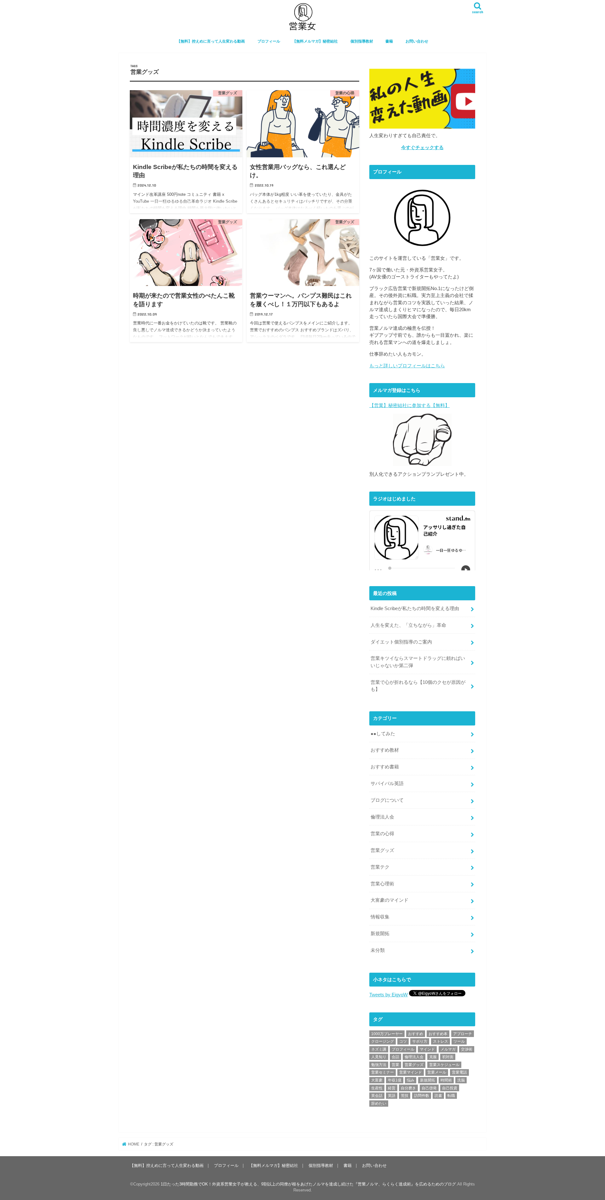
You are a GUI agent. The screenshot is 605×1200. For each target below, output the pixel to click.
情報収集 (380, 916)
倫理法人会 (382, 816)
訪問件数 (421, 1095)
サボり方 (419, 1041)
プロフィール (268, 41)
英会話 (377, 1095)
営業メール (436, 1072)
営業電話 (459, 1072)
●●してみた (383, 733)
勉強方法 (378, 1065)
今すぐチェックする (422, 147)
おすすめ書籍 (385, 766)
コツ (403, 1041)
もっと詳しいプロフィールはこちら (407, 365)
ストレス (440, 1041)
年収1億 (394, 1080)
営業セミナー (382, 1072)
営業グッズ (382, 850)
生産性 (377, 1088)
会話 (395, 1057)
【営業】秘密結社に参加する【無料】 (409, 405)
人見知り (378, 1057)
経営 (391, 1088)
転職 (451, 1095)
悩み (410, 1080)
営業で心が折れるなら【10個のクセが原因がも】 (418, 686)
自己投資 (449, 1088)
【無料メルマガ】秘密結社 (315, 41)
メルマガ (448, 1049)
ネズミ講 (378, 1049)
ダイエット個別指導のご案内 (401, 641)
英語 (391, 1095)
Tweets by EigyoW (388, 994)
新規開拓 (380, 933)
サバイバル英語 (387, 783)
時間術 (446, 1080)
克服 (433, 1057)
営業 (395, 1065)
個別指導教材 (361, 41)
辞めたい (378, 1103)
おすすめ (415, 1034)
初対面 (447, 1057)
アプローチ (462, 1034)
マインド (427, 1049)
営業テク (380, 867)
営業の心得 (382, 833)
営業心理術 (382, 883)
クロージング (382, 1041)
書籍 (389, 41)
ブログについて (387, 800)
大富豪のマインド (389, 900)
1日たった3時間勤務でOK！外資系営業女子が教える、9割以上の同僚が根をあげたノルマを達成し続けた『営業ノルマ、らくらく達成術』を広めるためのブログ (308, 1184)
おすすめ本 (438, 1034)
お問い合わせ (417, 41)
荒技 (404, 1095)
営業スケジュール (444, 1065)
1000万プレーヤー (387, 1034)
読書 (438, 1095)
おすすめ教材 (385, 750)
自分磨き (408, 1088)
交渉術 (466, 1049)
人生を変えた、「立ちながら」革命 (408, 625)
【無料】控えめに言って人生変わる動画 (211, 41)
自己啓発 (429, 1088)
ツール (459, 1041)
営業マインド (410, 1072)
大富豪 (377, 1080)
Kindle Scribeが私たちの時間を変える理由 (415, 608)
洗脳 (461, 1080)
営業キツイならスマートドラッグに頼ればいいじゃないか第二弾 (418, 662)
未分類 (378, 950)
